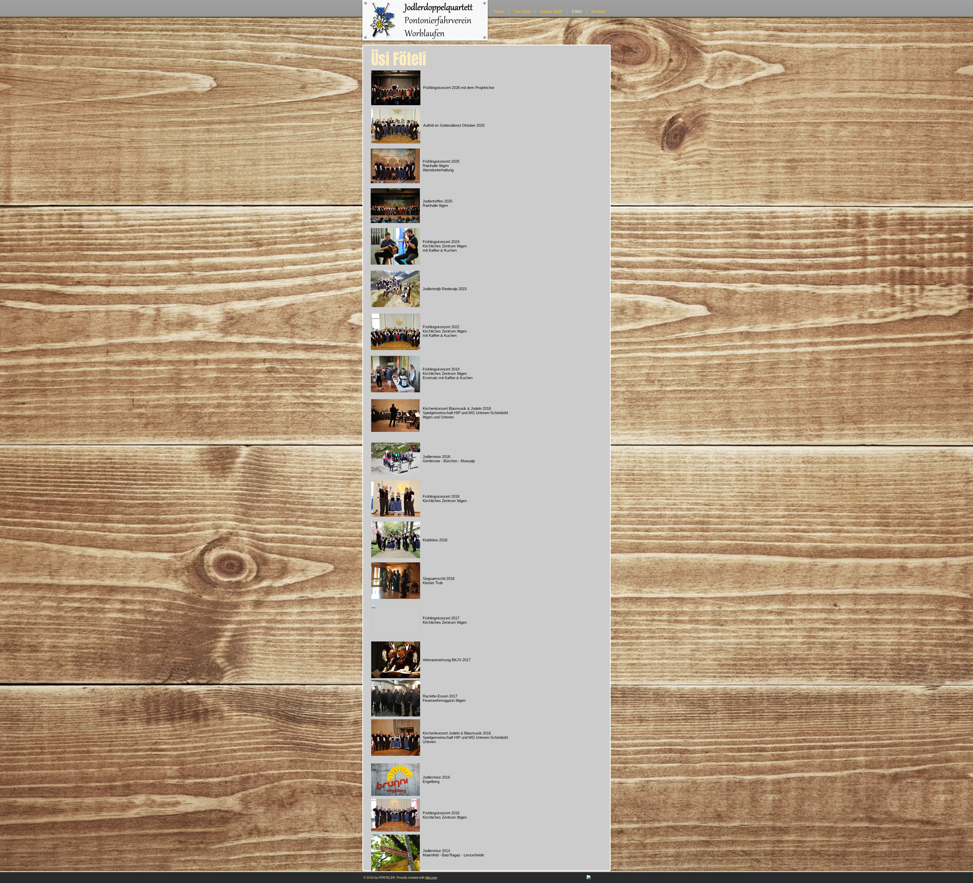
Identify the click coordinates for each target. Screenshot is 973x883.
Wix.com (431, 877)
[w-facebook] (589, 877)
